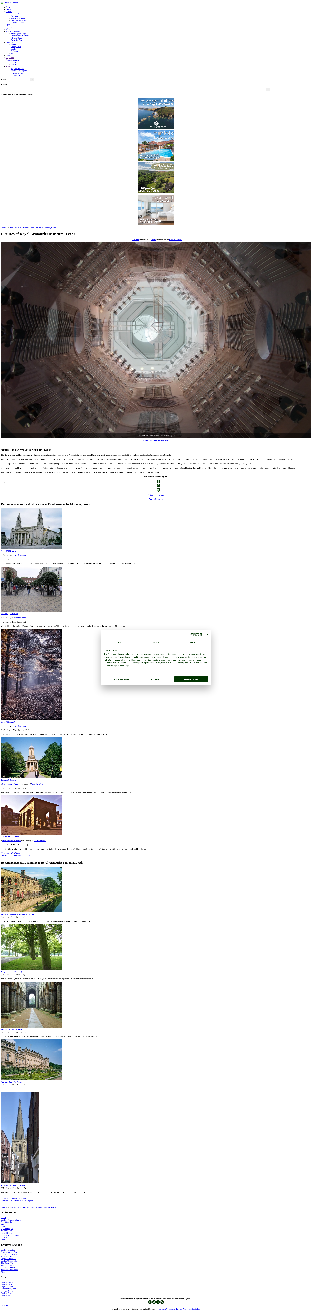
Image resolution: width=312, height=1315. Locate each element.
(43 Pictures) (13, 614)
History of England (8, 1289)
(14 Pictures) (18, 1029)
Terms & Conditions (167, 1309)
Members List (6, 1231)
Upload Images (7, 1229)
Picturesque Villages (18, 34)
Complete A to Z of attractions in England (17, 1201)
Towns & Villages (13, 31)
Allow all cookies (191, 679)
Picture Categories (8, 1267)
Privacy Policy (181, 1309)
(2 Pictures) (17, 972)
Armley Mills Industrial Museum (13, 914)
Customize (154, 679)
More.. (8, 66)
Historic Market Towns (20, 36)
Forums (4, 1237)
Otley (3, 722)
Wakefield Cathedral (8, 1185)
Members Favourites (18, 18)
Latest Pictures (16, 14)
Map (156, 495)
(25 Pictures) (18, 1082)
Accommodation (12, 60)
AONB (13, 44)
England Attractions (8, 1259)
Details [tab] (156, 642)
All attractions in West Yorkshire (13, 1199)
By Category (16, 16)
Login (3, 1226)
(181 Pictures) (14, 837)
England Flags (6, 1293)
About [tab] (192, 642)
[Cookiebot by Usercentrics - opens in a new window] (191, 634)
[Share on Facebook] (158, 483)
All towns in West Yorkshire (12, 853)
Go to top (4, 1305)
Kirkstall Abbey (7, 1029)
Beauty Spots (16, 47)
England (4, 228)
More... (13, 53)
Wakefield (4, 614)
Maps (8, 29)
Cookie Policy (194, 1309)
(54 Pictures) (12, 780)
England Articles (17, 69)
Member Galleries (17, 23)
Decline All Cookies (121, 679)
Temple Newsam (7, 972)
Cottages (14, 62)
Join (2, 1224)
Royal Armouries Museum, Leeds (43, 228)
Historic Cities (16, 38)
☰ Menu (9, 7)
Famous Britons (7, 1291)
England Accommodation (11, 1220)
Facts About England (19, 71)
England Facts (6, 1284)
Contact (4, 1240)
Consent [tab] (119, 642)
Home (8, 9)
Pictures (9, 12)
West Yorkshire (15, 228)
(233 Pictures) (11, 551)
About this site (6, 1222)
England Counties (8, 1250)
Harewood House (7, 1082)
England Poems (17, 75)
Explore (9, 27)
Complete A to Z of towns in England (15, 855)
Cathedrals (15, 51)
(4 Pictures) (30, 914)
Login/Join (10, 58)
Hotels (13, 64)
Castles (13, 49)
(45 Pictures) (10, 722)
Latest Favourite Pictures (10, 1235)
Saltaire (4, 780)
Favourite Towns (17, 40)
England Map (6, 1295)
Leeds (25, 228)
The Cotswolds (7, 1263)
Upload (9, 25)
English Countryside (9, 1261)
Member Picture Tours (9, 1270)
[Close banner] (207, 634)
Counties (9, 55)
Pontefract (5, 837)
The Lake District (8, 1265)
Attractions (10, 42)
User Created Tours (18, 20)
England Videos (17, 73)
